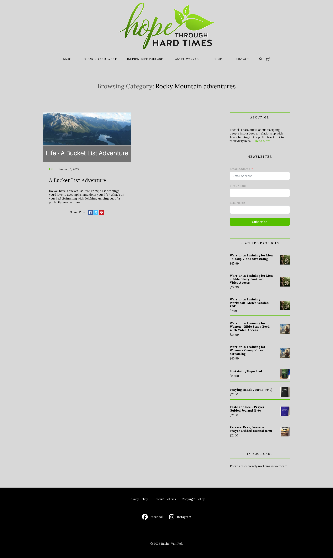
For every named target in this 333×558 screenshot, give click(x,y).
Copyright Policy (193, 499)
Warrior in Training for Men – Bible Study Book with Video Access (251, 279)
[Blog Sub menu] (74, 59)
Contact (242, 59)
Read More (262, 141)
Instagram (184, 517)
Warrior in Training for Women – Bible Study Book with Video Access (250, 326)
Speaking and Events (101, 59)
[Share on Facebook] (90, 212)
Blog (67, 59)
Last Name (237, 203)
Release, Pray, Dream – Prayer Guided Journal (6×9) (251, 429)
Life (52, 169)
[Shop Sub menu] (225, 59)
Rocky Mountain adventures (196, 86)
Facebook (156, 517)
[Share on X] (95, 212)
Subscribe (259, 222)
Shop (218, 59)
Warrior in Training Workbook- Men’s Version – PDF (250, 303)
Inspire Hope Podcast (145, 59)
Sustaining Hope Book (246, 371)
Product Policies (165, 499)
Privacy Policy (138, 499)
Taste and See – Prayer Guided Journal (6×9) (247, 408)
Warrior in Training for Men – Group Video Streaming (251, 257)
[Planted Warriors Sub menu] (204, 59)
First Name (238, 186)
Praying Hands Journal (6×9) (251, 389)
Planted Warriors (186, 59)
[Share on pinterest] (101, 212)
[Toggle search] (260, 59)
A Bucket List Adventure (77, 180)
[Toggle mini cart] (268, 59)
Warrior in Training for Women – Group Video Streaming (247, 350)
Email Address (240, 169)
